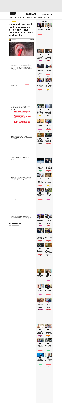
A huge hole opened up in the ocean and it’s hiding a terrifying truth (40, 361)
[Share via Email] (33, 39)
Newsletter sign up (45, 14)
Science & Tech (29, 17)
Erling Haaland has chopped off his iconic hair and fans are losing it (40, 332)
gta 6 (48, 34)
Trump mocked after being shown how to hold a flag (48, 140)
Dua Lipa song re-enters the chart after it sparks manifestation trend (40, 222)
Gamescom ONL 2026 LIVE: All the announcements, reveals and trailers (40, 72)
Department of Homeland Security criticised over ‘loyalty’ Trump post (40, 31)
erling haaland (40, 335)
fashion (40, 60)
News (15, 17)
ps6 (48, 115)
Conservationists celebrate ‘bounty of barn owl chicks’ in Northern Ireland (48, 181)
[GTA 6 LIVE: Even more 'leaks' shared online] (48, 25)
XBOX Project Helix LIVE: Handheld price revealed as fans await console (40, 141)
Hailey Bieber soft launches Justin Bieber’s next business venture (40, 57)
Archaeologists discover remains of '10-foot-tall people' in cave (48, 346)
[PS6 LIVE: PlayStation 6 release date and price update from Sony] (48, 106)
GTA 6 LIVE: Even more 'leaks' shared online (48, 30)
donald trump (40, 34)
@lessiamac (27, 84)
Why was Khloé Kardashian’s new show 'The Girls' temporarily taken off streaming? (40, 306)
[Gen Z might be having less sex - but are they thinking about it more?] (40, 286)
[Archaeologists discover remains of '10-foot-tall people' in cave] (48, 340)
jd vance (48, 60)
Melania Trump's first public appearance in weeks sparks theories (48, 127)
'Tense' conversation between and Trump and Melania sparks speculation (48, 167)
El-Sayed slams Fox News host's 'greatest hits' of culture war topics (40, 195)
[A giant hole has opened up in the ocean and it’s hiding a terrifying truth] (40, 355)
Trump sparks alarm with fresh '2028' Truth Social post (40, 387)
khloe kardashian (40, 309)
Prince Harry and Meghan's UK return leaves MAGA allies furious (48, 332)
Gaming (19, 17)
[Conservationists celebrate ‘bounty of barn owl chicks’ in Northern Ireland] (48, 175)
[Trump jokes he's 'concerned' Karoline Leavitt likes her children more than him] (48, 65)
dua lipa (40, 225)
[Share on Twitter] (32, 39)
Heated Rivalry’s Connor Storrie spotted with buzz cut (40, 126)
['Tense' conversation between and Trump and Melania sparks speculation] (48, 160)
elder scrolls (48, 390)
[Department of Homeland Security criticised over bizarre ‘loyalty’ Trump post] (40, 25)
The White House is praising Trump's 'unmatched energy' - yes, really (48, 236)
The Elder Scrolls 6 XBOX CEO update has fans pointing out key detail (48, 387)
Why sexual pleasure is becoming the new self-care (40, 291)
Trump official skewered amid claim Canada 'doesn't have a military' (40, 181)
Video (45, 17)
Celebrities (40, 17)
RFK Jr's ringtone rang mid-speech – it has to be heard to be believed (48, 86)
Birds (48, 185)
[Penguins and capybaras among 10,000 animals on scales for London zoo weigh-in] (40, 395)
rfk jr (48, 89)
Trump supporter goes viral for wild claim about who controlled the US (40, 112)
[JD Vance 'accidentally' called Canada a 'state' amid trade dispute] (48, 51)
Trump (24, 17)
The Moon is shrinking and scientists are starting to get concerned (40, 167)
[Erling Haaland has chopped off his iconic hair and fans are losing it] (40, 326)
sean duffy (40, 185)
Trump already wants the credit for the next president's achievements (40, 86)
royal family (48, 335)
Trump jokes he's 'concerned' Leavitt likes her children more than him (48, 71)
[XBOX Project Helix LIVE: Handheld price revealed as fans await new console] (40, 135)
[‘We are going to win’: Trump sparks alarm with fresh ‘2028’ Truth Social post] (40, 381)
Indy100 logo (31, 14)
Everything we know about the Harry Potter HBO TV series (48, 195)
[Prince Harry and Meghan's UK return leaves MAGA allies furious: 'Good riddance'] (48, 326)
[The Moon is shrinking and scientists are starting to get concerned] (40, 160)
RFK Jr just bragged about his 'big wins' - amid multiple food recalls (48, 360)
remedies (13, 225)
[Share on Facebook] (30, 39)
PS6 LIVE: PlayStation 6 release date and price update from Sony (48, 113)
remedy (20, 58)
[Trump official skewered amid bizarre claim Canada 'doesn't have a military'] (40, 175)
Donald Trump (48, 240)
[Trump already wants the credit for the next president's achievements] (40, 80)
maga (40, 115)
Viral (35, 17)
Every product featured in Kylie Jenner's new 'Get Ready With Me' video (48, 277)
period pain (13, 21)
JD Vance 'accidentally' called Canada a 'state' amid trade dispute (48, 58)
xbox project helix (40, 143)
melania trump (48, 309)
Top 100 (11, 17)
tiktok (10, 225)
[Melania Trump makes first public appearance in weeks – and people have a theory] (48, 120)
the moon (40, 170)
